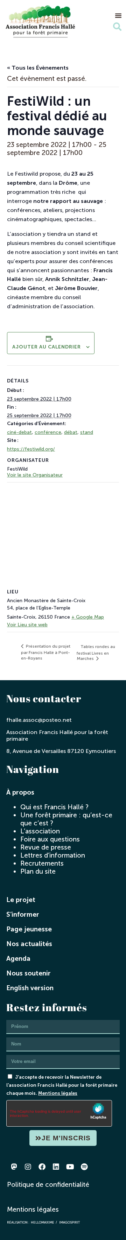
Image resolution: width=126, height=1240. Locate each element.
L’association (40, 831)
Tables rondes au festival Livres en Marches (96, 652)
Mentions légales (57, 1093)
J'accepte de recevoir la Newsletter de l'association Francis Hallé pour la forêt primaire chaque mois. (61, 1085)
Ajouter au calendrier (46, 347)
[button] (118, 15)
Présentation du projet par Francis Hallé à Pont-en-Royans (45, 652)
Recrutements (42, 863)
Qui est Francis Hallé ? (54, 807)
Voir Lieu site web (27, 625)
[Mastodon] (14, 1167)
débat (70, 432)
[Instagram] (28, 1167)
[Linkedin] (56, 1167)
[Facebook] (42, 1167)
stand (86, 432)
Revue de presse (45, 847)
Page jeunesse (29, 929)
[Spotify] (84, 1167)
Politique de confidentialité (48, 1185)
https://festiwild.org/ (31, 449)
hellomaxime (42, 1222)
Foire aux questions (50, 839)
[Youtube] (70, 1167)
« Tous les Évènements (38, 67)
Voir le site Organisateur (35, 475)
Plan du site (38, 871)
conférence (48, 432)
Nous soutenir (28, 973)
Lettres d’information (52, 855)
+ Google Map (87, 617)
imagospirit (69, 1222)
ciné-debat (19, 432)
